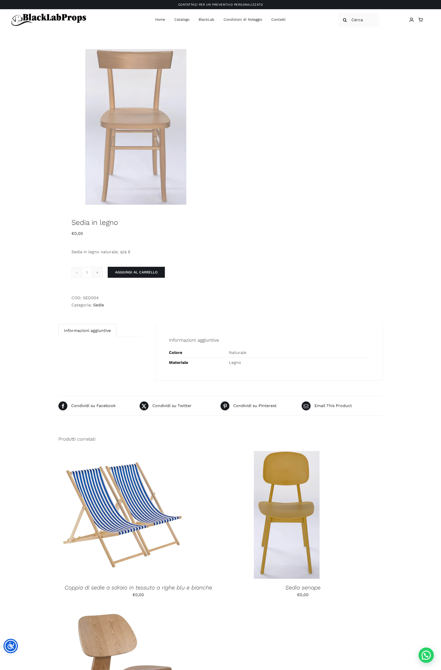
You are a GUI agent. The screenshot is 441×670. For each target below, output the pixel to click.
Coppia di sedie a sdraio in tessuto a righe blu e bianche (138, 587)
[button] (426, 655)
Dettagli (149, 516)
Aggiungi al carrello (136, 272)
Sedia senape (303, 587)
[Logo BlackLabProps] (48, 14)
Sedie (98, 305)
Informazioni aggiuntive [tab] (87, 330)
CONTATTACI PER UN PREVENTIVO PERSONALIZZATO (220, 4)
